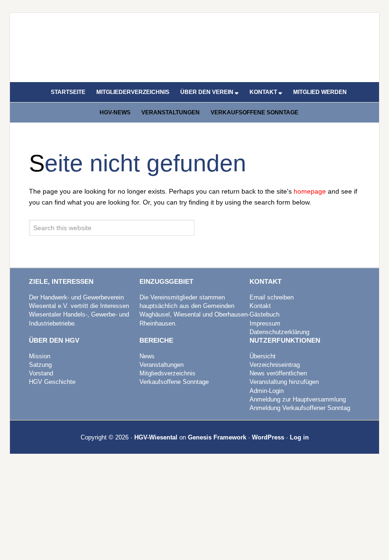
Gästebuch (264, 314)
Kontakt (260, 305)
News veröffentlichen (278, 373)
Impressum (265, 323)
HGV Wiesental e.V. (194, 43)
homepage (310, 191)
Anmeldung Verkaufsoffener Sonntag (300, 407)
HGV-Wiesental (155, 437)
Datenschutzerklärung (279, 332)
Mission (39, 356)
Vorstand (41, 373)
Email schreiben (272, 297)
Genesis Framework (217, 437)
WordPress (268, 437)
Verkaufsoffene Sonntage (174, 381)
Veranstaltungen (161, 364)
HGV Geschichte (52, 381)
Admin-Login (267, 390)
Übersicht (263, 356)
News (147, 356)
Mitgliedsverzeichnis (167, 373)
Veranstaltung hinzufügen (284, 381)
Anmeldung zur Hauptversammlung (298, 399)
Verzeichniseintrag (275, 364)
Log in (299, 437)
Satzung (40, 364)
